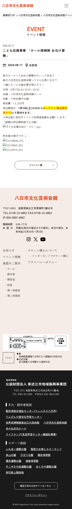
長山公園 (11, 455)
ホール (11, 269)
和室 (9, 285)
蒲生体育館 (43, 455)
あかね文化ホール (16, 428)
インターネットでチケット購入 (50, 256)
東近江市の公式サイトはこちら (35, 485)
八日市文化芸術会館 (17, 5)
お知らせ (9, 250)
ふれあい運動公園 (16, 449)
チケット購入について (42, 250)
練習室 (11, 279)
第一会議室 (13, 290)
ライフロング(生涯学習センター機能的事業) (31, 434)
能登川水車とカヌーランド (46, 449)
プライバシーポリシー (42, 262)
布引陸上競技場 (15, 472)
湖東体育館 (31, 461)
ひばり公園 (26, 455)
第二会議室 (13, 295)
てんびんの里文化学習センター (24, 417)
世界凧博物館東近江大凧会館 (22, 422)
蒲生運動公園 (13, 461)
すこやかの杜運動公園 (19, 466)
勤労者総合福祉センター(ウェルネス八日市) (31, 411)
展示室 (11, 274)
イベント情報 (11, 257)
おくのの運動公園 (46, 466)
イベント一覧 (35, 165)
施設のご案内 (11, 263)
